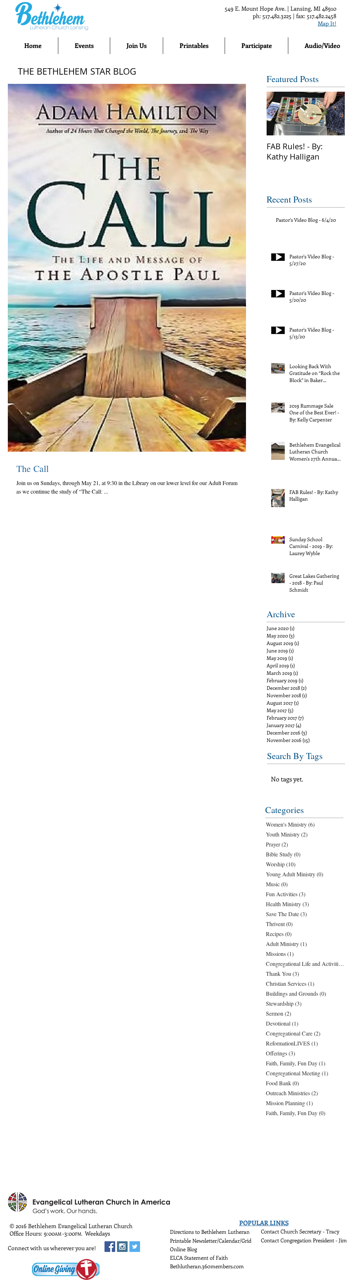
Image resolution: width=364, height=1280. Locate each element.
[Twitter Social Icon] (134, 1246)
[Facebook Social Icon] (110, 1246)
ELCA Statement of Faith (199, 1257)
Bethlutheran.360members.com (207, 1266)
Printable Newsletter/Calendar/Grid (210, 1240)
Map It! (327, 23)
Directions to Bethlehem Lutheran (210, 1231)
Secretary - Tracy (319, 1231)
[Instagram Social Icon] (122, 1246)
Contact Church (280, 1231)
